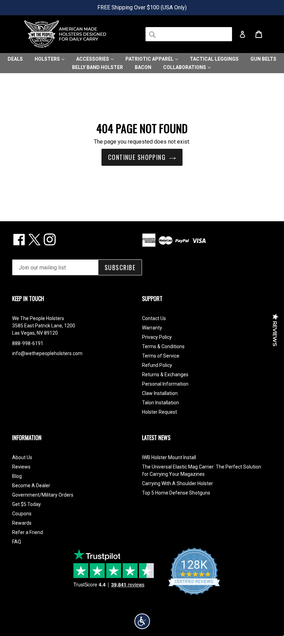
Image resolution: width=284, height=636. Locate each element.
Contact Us (154, 318)
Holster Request (159, 412)
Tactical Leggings (214, 59)
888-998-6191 (27, 343)
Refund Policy (157, 365)
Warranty (152, 327)
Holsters (48, 59)
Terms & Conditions (163, 346)
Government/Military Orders (42, 495)
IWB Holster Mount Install (169, 457)
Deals (15, 59)
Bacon (143, 67)
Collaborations (185, 67)
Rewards (22, 523)
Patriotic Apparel (150, 59)
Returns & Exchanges (165, 374)
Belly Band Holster (97, 67)
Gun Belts (263, 59)
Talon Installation (160, 402)
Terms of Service (160, 356)
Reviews (21, 467)
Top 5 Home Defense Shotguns (176, 493)
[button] (142, 621)
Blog (17, 476)
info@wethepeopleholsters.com (47, 353)
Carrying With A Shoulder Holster (177, 483)
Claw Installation (160, 393)
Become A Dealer (31, 485)
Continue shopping (137, 157)
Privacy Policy (157, 337)
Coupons (22, 513)
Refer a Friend (27, 532)
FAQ (16, 541)
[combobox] (188, 34)
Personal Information (165, 384)
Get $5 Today (26, 504)
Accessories (93, 59)
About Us (22, 457)
